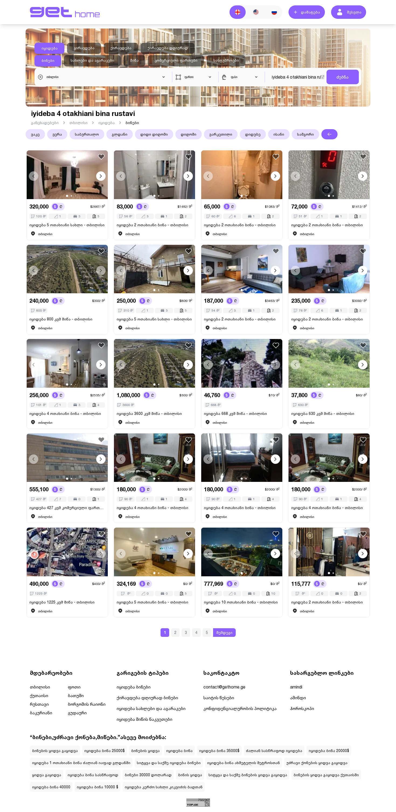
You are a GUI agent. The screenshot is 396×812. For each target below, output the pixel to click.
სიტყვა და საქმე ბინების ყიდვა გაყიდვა (248, 774)
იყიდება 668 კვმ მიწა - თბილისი (235, 413)
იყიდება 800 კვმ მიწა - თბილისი (60, 319)
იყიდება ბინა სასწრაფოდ (93, 774)
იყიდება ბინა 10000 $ (97, 787)
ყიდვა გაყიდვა (46, 774)
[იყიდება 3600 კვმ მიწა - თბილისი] (154, 363)
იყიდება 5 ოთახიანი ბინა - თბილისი (152, 602)
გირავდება (84, 48)
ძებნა (342, 76)
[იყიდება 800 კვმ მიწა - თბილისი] (67, 269)
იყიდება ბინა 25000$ (104, 750)
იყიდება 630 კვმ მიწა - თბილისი (322, 413)
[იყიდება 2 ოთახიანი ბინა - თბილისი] (154, 174)
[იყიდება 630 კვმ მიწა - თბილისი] (329, 363)
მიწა (134, 60)
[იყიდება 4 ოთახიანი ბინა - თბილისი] (67, 363)
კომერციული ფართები (176, 60)
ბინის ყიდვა (190, 774)
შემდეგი (224, 632)
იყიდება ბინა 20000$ (329, 750)
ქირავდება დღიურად (167, 48)
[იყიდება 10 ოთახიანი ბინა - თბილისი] (241, 552)
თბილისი (79, 122)
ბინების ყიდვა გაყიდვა (55, 750)
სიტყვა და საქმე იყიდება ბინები (169, 762)
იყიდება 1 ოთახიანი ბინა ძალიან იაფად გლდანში (81, 762)
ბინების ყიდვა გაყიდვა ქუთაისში (326, 774)
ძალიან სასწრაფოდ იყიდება (274, 750)
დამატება (310, 12)
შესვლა (354, 12)
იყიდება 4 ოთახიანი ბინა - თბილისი (65, 413)
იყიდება (49, 48)
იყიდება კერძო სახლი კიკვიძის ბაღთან (164, 787)
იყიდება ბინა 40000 (51, 787)
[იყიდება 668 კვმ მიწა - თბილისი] (241, 363)
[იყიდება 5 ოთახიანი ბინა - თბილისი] (154, 552)
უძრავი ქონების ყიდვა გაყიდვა (317, 762)
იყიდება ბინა (179, 750)
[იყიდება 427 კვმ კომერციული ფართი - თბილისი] (67, 457)
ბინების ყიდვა (145, 750)
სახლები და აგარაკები (92, 60)
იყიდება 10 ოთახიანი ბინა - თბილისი (241, 602)
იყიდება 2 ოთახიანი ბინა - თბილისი (152, 225)
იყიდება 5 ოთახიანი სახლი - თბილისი (67, 225)
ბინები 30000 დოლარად (148, 774)
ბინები (47, 60)
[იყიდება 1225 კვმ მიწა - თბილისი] (67, 552)
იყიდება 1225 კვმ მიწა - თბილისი (62, 602)
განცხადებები (45, 122)
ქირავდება (120, 48)
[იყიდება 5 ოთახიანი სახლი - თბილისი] (67, 174)
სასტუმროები (226, 60)
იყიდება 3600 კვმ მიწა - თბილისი (149, 413)
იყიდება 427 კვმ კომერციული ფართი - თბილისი (67, 507)
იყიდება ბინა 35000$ (219, 750)
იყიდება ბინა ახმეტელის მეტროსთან (243, 762)
